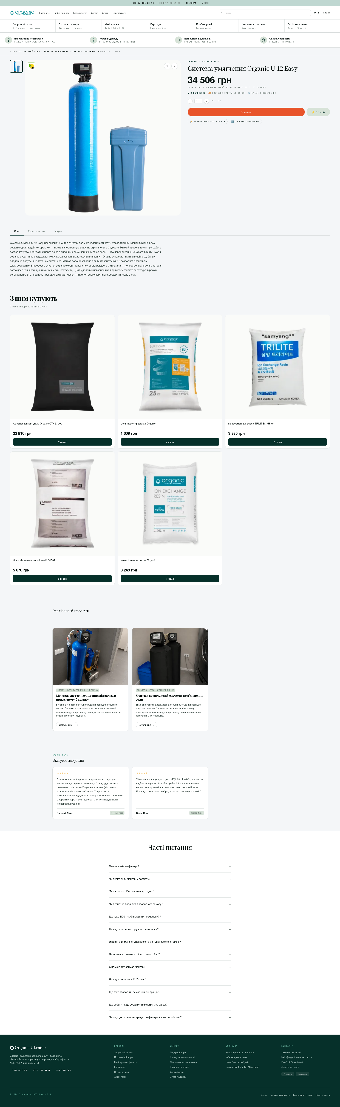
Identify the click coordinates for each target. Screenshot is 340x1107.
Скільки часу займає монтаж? (170, 966)
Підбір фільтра (61, 13)
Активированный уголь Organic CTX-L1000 (37, 423)
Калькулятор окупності (182, 1057)
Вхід (316, 13)
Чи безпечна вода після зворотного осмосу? (170, 903)
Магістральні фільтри (125, 1062)
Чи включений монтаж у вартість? (170, 878)
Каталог (44, 13)
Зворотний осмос (123, 1052)
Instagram (302, 1074)
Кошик (326, 13)
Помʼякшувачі (121, 1072)
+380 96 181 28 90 (142, 3)
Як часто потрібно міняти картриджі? (170, 891)
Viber (205, 3)
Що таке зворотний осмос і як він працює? (170, 991)
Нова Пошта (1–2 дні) (237, 1062)
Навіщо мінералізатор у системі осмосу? (170, 929)
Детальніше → (67, 724)
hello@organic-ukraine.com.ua (296, 1057)
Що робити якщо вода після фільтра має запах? (170, 1004)
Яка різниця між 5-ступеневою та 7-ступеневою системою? (170, 941)
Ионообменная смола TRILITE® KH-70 (251, 423)
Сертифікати (119, 13)
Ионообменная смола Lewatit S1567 (34, 560)
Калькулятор (80, 13)
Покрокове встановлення (183, 1062)
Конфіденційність (280, 1095)
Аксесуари (120, 1076)
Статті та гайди (178, 1076)
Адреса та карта (290, 1067)
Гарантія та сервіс (179, 1067)
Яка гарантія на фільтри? (170, 866)
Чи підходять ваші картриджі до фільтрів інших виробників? (170, 1017)
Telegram (191, 3)
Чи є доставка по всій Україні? (170, 979)
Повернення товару (303, 1095)
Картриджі (119, 1067)
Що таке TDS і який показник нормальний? (170, 916)
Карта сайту (323, 1095)
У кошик (246, 112)
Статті (105, 13)
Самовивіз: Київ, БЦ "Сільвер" (242, 1067)
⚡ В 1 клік (318, 112)
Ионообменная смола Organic (138, 560)
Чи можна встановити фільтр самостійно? (170, 954)
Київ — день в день (236, 1057)
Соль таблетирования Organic (138, 423)
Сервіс (94, 13)
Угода (264, 1095)
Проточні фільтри (123, 1057)
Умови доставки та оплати (240, 1052)
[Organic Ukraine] (22, 12)
